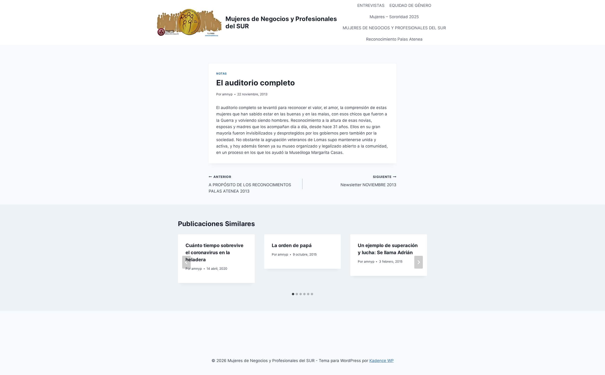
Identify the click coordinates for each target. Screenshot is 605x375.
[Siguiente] (418, 262)
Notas (221, 73)
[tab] (293, 294)
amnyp (227, 94)
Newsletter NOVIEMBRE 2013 (368, 181)
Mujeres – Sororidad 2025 (394, 16)
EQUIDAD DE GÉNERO (410, 5)
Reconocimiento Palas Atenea (394, 39)
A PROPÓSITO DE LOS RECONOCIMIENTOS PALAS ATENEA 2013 (250, 184)
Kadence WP (381, 360)
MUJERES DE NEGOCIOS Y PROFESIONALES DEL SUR (394, 27)
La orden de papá (292, 245)
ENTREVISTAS (371, 5)
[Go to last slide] (186, 262)
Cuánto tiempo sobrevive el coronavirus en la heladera (214, 252)
